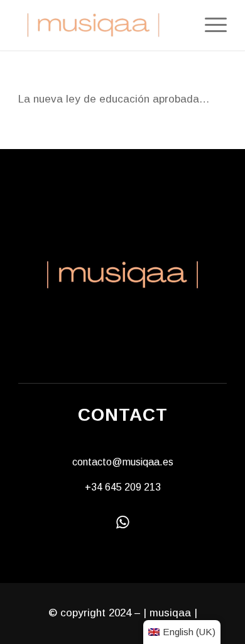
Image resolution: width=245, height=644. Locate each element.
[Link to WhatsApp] (123, 521)
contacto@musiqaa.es (122, 462)
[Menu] (209, 25)
